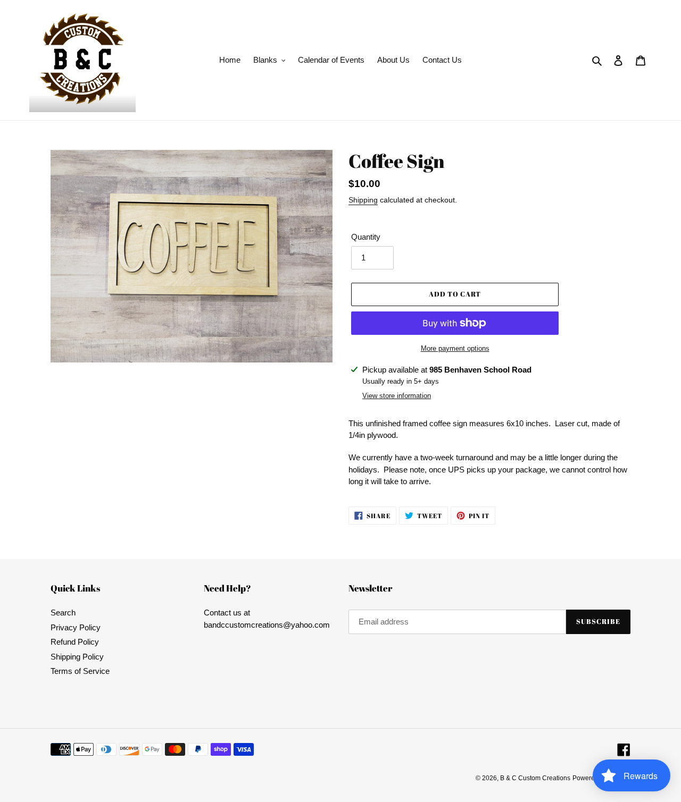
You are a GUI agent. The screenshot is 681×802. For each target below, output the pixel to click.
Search (63, 612)
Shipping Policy (77, 656)
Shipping (363, 200)
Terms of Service (80, 671)
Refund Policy (75, 641)
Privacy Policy (76, 627)
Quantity (365, 236)
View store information (396, 396)
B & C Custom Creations (535, 778)
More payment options (455, 348)
